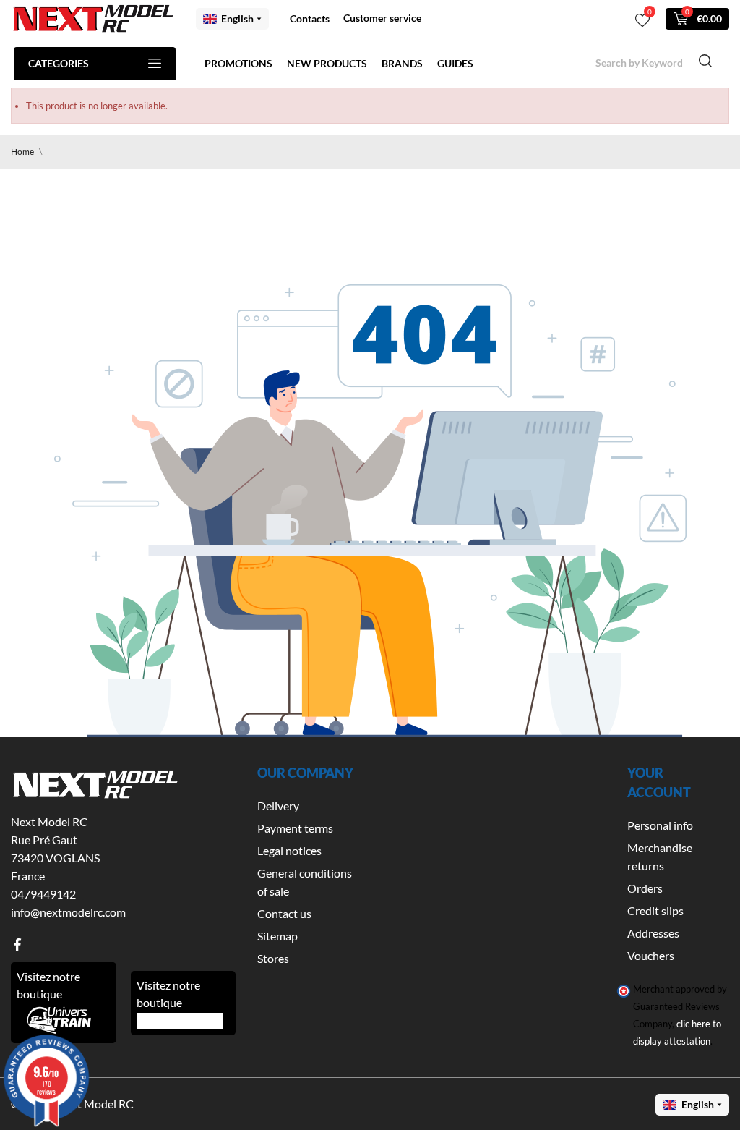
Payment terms (295, 828)
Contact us (284, 913)
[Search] (705, 63)
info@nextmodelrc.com (68, 912)
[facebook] (17, 944)
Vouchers (650, 955)
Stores (273, 958)
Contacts (310, 18)
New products (327, 63)
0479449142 (43, 894)
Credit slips (655, 910)
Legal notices (289, 850)
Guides (455, 63)
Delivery (278, 805)
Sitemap (277, 936)
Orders (645, 888)
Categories (58, 63)
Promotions (238, 63)
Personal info (660, 825)
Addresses (653, 933)
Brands (402, 63)
